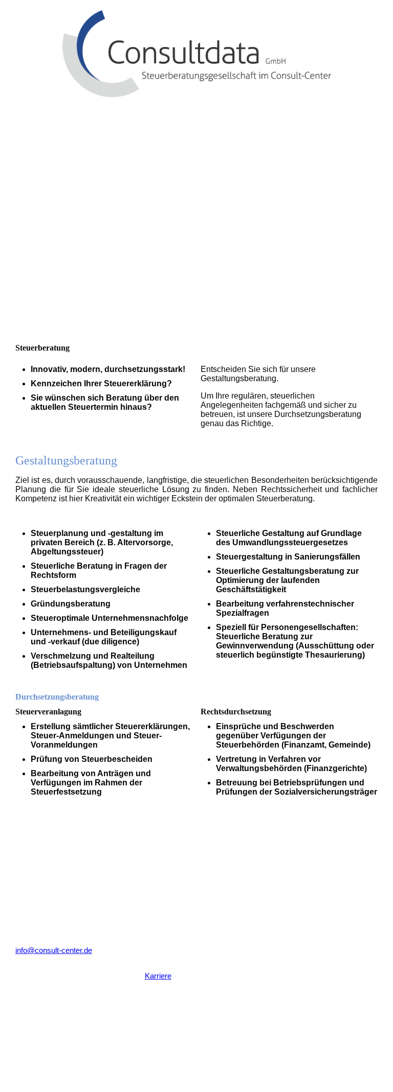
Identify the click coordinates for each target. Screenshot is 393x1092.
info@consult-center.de (53, 950)
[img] (196, 48)
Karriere (158, 975)
